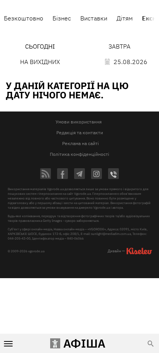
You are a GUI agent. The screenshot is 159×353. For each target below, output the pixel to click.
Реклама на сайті (80, 143)
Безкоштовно (23, 18)
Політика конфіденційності (79, 154)
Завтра (119, 46)
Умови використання (78, 122)
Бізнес (61, 18)
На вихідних (40, 62)
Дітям (125, 18)
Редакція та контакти (79, 132)
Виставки (93, 18)
